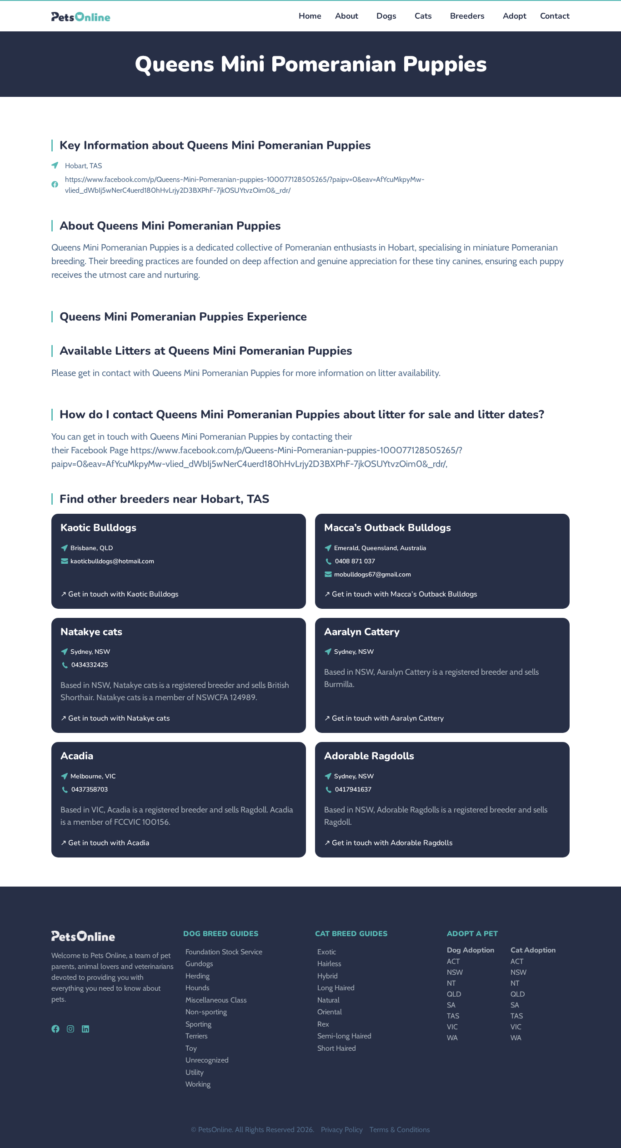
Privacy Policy (342, 1129)
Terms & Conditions (400, 1129)
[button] (384, 16)
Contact (555, 15)
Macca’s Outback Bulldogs (387, 528)
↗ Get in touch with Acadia (105, 843)
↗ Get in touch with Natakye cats (115, 718)
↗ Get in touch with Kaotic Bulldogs (119, 594)
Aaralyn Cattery (362, 632)
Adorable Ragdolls (369, 756)
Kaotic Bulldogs (98, 528)
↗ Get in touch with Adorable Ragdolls (388, 843)
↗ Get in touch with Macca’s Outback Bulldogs (400, 594)
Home (310, 15)
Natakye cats (91, 632)
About (346, 15)
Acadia (76, 756)
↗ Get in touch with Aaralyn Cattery (384, 718)
